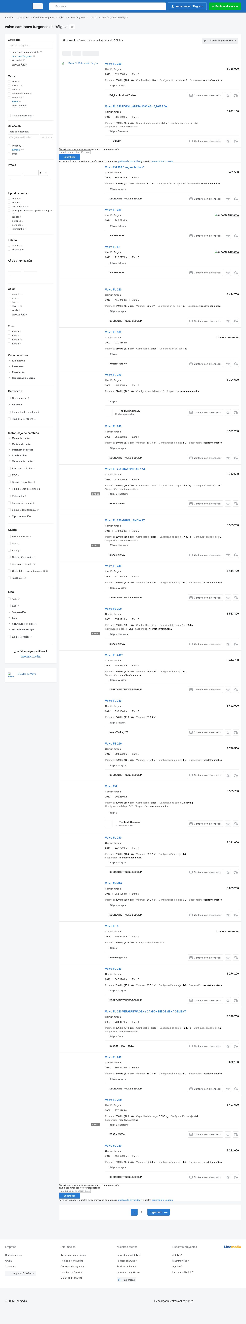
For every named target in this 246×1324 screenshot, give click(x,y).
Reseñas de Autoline (72, 1272)
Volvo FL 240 (113, 289)
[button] (228, 95)
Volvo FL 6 (111, 926)
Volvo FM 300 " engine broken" (124, 167)
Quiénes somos (13, 1255)
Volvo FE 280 (113, 1099)
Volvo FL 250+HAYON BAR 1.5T (125, 469)
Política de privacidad (72, 1260)
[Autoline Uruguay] (16, 6)
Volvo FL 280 (113, 210)
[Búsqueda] (53, 6)
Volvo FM (111, 786)
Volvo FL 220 (113, 375)
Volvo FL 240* (113, 655)
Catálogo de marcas (71, 1277)
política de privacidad (129, 161)
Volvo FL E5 (112, 247)
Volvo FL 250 (113, 63)
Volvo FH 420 (113, 883)
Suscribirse (69, 157)
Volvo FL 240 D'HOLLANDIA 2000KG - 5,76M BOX (136, 106)
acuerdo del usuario (162, 161)
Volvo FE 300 (113, 608)
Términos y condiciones (73, 1255)
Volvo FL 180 (113, 332)
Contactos (10, 1266)
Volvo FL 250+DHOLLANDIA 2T (125, 520)
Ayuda (8, 1260)
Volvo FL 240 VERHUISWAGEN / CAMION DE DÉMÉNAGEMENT (145, 1011)
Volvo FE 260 (113, 743)
